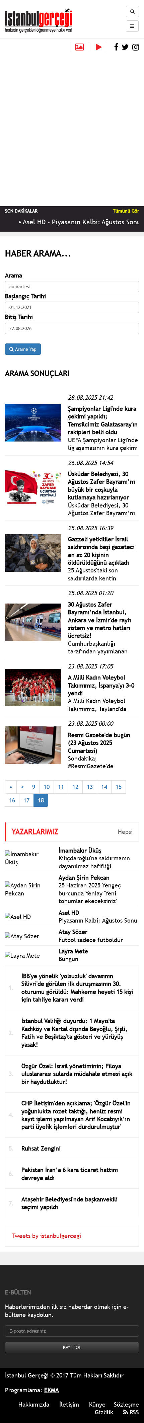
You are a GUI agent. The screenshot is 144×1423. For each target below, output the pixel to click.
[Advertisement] (72, 128)
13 (90, 787)
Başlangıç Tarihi (25, 296)
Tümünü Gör (126, 211)
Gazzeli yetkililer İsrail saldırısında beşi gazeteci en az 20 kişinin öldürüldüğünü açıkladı (101, 550)
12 (75, 787)
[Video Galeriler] (101, 47)
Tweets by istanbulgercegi (46, 1236)
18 (41, 800)
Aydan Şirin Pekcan (84, 877)
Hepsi (125, 832)
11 (61, 787)
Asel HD (69, 913)
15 (119, 787)
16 (12, 800)
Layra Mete (73, 951)
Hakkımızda (33, 1404)
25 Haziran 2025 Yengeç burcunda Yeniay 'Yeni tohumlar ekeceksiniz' (90, 893)
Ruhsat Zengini (41, 1148)
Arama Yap (25, 349)
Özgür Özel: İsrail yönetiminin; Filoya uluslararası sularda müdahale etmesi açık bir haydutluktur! (76, 1074)
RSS (133, 1412)
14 (104, 787)
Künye (97, 1404)
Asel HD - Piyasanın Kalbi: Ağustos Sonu (76, 222)
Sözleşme (126, 1404)
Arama (13, 275)
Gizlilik (104, 1412)
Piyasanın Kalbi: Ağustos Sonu (98, 920)
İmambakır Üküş (80, 850)
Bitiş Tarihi (19, 317)
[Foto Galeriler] (79, 47)
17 (26, 800)
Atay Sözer (73, 932)
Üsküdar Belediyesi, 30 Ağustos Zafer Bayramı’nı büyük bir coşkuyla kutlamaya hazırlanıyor (101, 485)
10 (47, 787)
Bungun (68, 959)
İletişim (69, 1404)
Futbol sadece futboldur (91, 940)
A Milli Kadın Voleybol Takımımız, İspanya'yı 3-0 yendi (101, 685)
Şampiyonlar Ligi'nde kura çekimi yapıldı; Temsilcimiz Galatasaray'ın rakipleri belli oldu (103, 420)
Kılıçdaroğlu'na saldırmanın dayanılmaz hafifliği (94, 862)
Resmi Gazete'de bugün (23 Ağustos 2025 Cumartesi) (99, 743)
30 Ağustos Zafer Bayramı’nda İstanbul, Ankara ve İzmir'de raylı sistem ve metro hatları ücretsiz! (99, 620)
